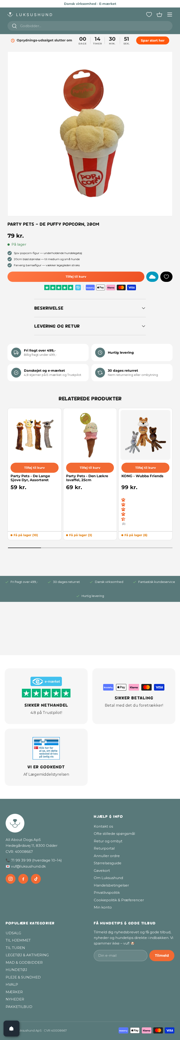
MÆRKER (14, 992)
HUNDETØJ (16, 969)
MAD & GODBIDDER (24, 962)
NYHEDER (15, 999)
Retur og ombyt (108, 841)
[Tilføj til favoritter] (166, 277)
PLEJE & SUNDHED (23, 977)
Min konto (103, 907)
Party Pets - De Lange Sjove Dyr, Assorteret (30, 478)
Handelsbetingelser (111, 885)
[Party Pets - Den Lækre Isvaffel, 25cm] (90, 435)
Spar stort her (153, 40)
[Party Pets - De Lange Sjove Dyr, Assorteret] (35, 435)
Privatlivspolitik (107, 892)
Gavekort (102, 870)
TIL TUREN (15, 947)
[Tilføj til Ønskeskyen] (152, 277)
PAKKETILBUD (19, 1006)
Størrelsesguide (107, 863)
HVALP (12, 984)
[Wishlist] (149, 14)
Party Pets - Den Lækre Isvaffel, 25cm (87, 478)
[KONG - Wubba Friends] (145, 435)
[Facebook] (23, 879)
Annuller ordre (107, 856)
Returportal (104, 848)
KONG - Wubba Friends (142, 476)
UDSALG (13, 933)
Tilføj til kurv (76, 276)
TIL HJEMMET (18, 940)
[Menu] (170, 14)
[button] (159, 14)
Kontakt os (103, 826)
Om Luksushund (108, 878)
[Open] (11, 1028)
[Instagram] (10, 879)
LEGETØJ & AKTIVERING (27, 955)
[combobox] (90, 26)
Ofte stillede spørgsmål (114, 833)
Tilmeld (162, 955)
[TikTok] (36, 879)
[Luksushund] (46, 823)
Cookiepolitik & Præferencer (119, 900)
